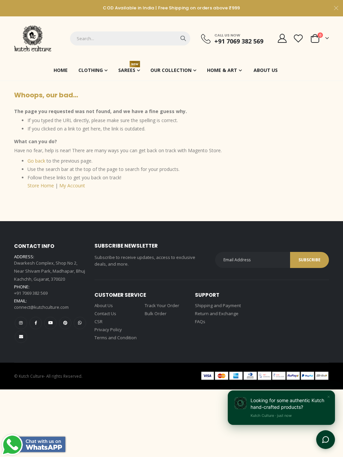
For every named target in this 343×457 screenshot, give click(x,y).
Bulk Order (155, 313)
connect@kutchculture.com (41, 307)
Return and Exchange (216, 313)
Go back (36, 161)
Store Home (40, 185)
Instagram (21, 323)
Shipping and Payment (218, 305)
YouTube (50, 323)
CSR (98, 321)
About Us (103, 305)
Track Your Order (162, 305)
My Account (72, 185)
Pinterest (65, 323)
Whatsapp (80, 323)
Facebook (35, 323)
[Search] (183, 38)
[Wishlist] (298, 38)
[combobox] (130, 38)
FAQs (200, 321)
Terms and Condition (115, 338)
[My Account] (282, 38)
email (21, 337)
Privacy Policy (108, 330)
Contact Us (105, 313)
